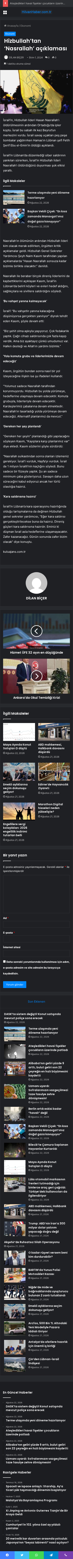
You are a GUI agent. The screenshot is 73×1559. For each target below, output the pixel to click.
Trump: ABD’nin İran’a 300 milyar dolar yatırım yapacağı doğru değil (46, 1227)
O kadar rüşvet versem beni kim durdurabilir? (48, 1255)
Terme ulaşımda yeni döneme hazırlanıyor (43, 1031)
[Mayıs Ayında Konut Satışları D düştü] (19, 732)
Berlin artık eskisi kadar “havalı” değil (45, 1111)
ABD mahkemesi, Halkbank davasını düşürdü (51, 748)
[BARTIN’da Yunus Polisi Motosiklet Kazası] (15, 1275)
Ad (6, 918)
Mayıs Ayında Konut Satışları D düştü (17, 746)
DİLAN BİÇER (16, 57)
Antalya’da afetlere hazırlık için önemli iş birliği (48, 1344)
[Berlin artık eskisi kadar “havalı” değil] (15, 1114)
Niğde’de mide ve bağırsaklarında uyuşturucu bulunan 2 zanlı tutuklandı (48, 1291)
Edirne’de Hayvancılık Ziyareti (53, 786)
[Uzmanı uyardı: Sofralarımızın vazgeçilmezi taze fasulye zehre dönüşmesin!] (15, 1091)
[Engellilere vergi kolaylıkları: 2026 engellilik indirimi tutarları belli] (19, 811)
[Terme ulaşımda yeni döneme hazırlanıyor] (14, 197)
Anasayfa (12, 25)
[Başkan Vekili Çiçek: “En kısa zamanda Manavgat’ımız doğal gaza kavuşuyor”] (14, 216)
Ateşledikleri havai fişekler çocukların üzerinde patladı (48, 1048)
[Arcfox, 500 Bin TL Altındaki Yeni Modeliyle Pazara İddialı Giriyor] (15, 1328)
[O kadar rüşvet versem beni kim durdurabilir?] (15, 1258)
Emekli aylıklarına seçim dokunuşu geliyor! (15, 788)
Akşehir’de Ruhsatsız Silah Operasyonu (32, 1242)
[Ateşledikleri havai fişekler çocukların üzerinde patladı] (15, 1051)
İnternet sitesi (11, 947)
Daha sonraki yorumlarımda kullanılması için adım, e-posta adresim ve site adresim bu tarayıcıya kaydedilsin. (36, 967)
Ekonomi (25, 25)
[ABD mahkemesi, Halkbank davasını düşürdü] (54, 732)
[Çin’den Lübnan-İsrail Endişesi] (15, 1364)
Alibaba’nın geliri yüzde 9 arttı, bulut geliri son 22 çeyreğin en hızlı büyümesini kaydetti (48, 1069)
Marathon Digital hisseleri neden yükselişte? (50, 808)
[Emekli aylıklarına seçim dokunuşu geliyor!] (19, 772)
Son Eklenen (36, 1001)
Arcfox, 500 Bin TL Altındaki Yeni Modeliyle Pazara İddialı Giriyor (47, 1327)
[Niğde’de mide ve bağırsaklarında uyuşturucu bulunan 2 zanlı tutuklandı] (15, 1292)
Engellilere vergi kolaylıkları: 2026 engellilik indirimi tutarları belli (15, 829)
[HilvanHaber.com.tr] (36, 12)
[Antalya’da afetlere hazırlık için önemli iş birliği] (15, 1347)
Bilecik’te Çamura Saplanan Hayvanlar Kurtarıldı (48, 1147)
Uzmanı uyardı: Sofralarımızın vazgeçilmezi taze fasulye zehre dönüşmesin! (48, 1092)
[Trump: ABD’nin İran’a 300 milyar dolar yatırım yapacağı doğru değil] (15, 1228)
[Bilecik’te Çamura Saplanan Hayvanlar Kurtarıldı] (15, 1150)
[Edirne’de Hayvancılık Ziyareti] (54, 772)
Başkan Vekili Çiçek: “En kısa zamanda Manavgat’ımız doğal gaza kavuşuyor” (47, 216)
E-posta (9, 932)
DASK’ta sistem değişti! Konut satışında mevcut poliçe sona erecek (32, 1016)
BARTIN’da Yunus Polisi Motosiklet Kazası (44, 1272)
